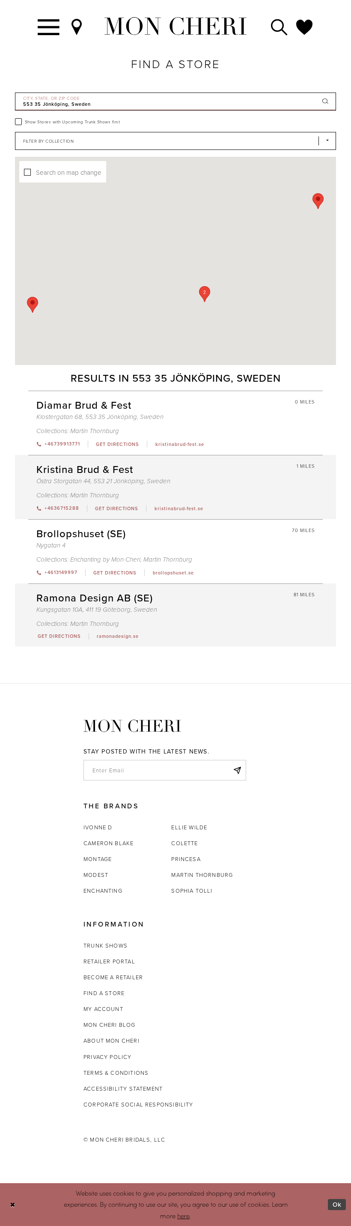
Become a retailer (113, 977)
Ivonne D (97, 827)
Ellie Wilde (189, 827)
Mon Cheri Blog (109, 1025)
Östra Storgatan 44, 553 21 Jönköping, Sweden (103, 481)
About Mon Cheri (111, 1040)
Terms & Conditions (116, 1072)
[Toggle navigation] (49, 26)
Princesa (185, 859)
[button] (205, 294)
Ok (337, 1204)
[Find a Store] (77, 26)
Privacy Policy (107, 1057)
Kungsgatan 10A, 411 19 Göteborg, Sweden (96, 609)
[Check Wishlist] (304, 26)
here (183, 1215)
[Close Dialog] (12, 1204)
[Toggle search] (279, 26)
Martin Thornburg (94, 431)
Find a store (104, 993)
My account (103, 1009)
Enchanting (102, 890)
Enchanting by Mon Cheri (105, 559)
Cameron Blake (108, 843)
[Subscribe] (237, 770)
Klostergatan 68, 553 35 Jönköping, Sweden (100, 417)
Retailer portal (109, 961)
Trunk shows (105, 945)
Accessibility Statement (123, 1088)
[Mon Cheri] (132, 725)
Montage (97, 859)
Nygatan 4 (50, 545)
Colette (184, 843)
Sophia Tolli (191, 890)
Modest (95, 875)
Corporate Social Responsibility (138, 1104)
